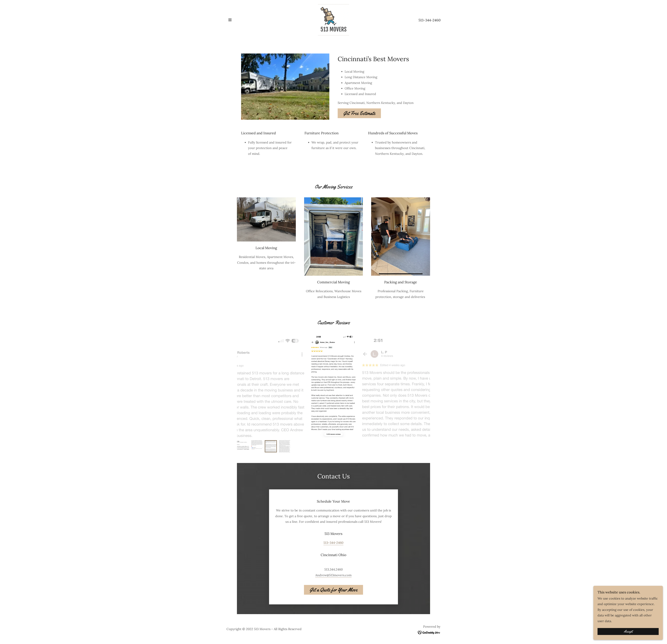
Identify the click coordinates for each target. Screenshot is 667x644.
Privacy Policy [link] (193, 578)
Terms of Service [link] (215, 578)
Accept (628, 631)
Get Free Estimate (359, 113)
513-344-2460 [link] (429, 20)
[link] (333, 20)
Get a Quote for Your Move (333, 589)
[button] (230, 19)
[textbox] (149, 512)
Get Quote (179, 593)
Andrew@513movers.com (333, 575)
